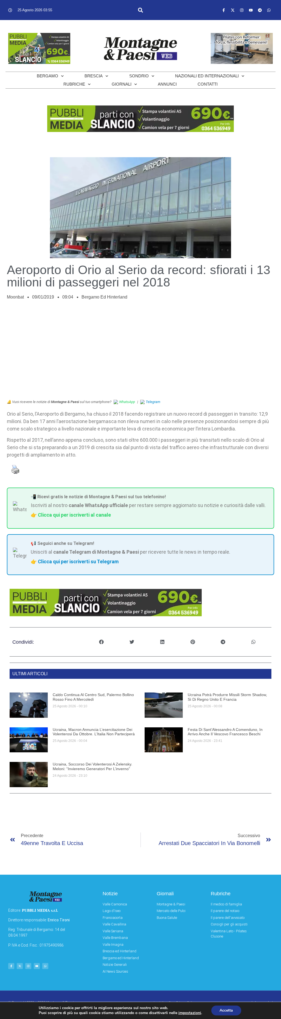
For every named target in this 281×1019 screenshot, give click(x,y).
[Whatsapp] (269, 10)
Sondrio (139, 76)
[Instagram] (242, 10)
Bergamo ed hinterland (104, 297)
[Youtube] (251, 10)
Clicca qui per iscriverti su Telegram (78, 561)
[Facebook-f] (223, 10)
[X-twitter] (233, 10)
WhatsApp (127, 402)
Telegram (153, 402)
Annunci (167, 84)
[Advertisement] (140, 352)
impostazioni (189, 1012)
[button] (140, 10)
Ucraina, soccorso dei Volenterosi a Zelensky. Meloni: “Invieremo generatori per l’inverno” (92, 766)
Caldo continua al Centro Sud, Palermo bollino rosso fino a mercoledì (93, 697)
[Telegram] (260, 10)
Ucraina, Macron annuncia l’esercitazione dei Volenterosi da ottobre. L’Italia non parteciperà (94, 731)
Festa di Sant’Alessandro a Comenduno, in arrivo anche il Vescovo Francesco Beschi (225, 731)
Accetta (226, 1010)
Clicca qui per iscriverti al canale (74, 515)
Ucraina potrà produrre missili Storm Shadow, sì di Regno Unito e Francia (227, 697)
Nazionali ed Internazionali (207, 76)
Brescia (94, 76)
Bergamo (47, 76)
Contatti (208, 84)
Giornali (121, 84)
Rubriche (74, 84)
